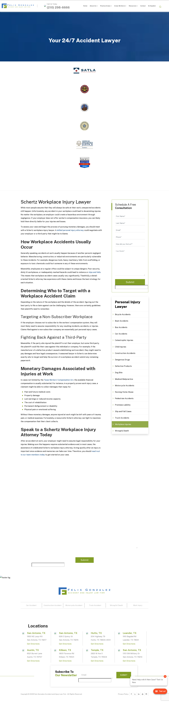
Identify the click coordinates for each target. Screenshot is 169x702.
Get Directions (33, 644)
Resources (132, 6)
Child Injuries (120, 347)
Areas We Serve (119, 6)
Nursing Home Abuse (124, 392)
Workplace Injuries (123, 424)
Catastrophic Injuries (124, 340)
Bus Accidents (121, 327)
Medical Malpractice (124, 379)
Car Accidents (121, 334)
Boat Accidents (121, 321)
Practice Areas (105, 6)
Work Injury (137, 605)
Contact (143, 6)
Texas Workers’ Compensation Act (58, 380)
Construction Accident (53, 605)
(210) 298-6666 (58, 7)
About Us (93, 6)
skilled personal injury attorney (70, 230)
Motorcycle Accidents (124, 385)
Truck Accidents (122, 418)
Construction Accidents (125, 353)
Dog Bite (118, 372)
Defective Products (123, 366)
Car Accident (31, 605)
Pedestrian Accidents (124, 398)
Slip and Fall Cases (123, 411)
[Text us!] (160, 692)
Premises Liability (122, 405)
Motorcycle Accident (73, 605)
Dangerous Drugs (122, 360)
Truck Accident (95, 605)
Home (85, 6)
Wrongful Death (122, 431)
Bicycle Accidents (122, 314)
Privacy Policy (123, 694)
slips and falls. (95, 272)
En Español (152, 6)
